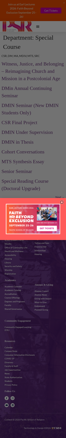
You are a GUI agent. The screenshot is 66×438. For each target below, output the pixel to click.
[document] (33, 219)
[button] (62, 202)
